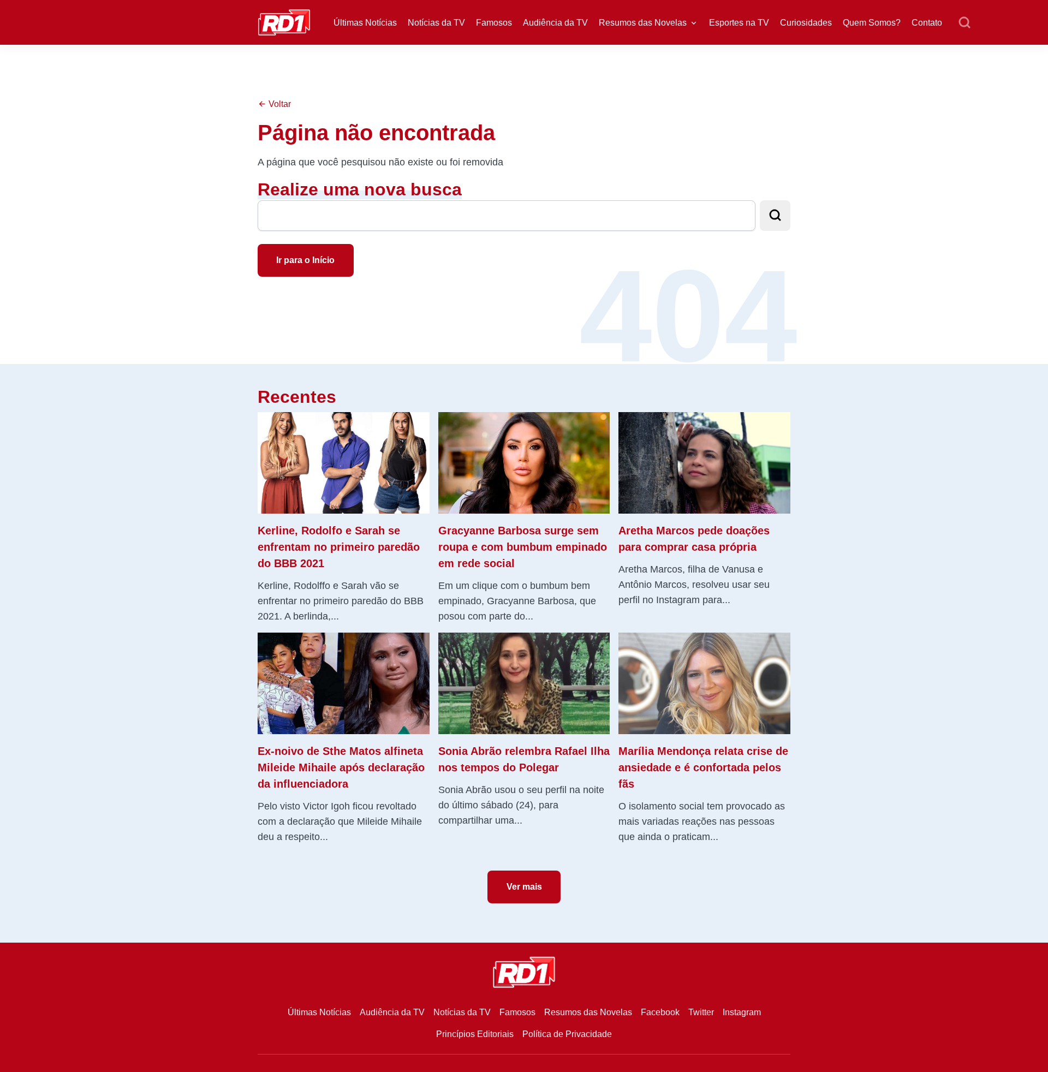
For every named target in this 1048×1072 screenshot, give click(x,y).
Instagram (742, 1012)
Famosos (494, 22)
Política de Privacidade (567, 1034)
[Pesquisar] (964, 23)
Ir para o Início (305, 260)
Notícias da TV (436, 22)
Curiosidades (806, 22)
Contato (927, 22)
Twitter (701, 1012)
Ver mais (524, 886)
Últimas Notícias (365, 22)
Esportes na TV (739, 22)
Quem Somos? (872, 22)
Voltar (278, 104)
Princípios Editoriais (475, 1034)
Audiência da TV (555, 22)
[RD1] (284, 21)
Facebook (660, 1012)
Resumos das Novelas (643, 22)
